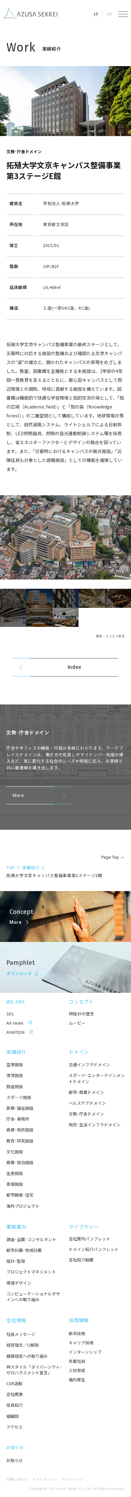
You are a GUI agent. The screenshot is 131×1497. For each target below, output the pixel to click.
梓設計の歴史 (81, 1014)
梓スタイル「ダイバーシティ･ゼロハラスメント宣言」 (34, 1370)
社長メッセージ (20, 1334)
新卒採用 (77, 1333)
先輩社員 (77, 1361)
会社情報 (16, 1320)
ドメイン (79, 1051)
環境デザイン (18, 1283)
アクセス (14, 1427)
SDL (10, 1014)
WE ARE (15, 1001)
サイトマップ (72, 1479)
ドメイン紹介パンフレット (94, 1249)
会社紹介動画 (81, 1260)
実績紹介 (31, 867)
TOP (10, 867)
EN (109, 14)
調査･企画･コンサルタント (31, 1239)
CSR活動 (14, 1383)
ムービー (77, 1023)
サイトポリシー (44, 1479)
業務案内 (16, 1226)
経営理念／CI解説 (22, 1345)
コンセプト (81, 1001)
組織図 (12, 1416)
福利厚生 (77, 1379)
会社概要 (14, 1394)
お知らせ (15, 1447)
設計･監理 (15, 1261)
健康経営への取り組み (27, 1356)
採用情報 (79, 1320)
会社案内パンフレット (89, 1239)
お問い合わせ (16, 1479)
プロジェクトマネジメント (31, 1272)
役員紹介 (14, 1405)
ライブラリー (84, 1226)
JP (96, 14)
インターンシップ (85, 1352)
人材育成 (77, 1370)
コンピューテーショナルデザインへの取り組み (33, 1296)
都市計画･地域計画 (24, 1250)
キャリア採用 (81, 1343)
